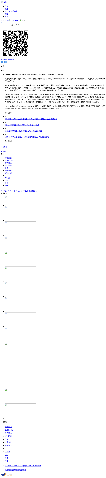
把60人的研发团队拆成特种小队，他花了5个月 (22, 125)
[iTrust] (7, 476)
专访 (6, 168)
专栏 (6, 14)
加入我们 (15, 470)
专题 (6, 16)
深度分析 (8, 170)
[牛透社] (4, 2)
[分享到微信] (2, 62)
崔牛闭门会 (9, 160)
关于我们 (8, 470)
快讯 (6, 9)
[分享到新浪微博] (5, 62)
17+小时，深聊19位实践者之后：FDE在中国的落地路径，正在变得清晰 (31, 119)
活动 (6, 175)
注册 (7, 20)
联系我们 (22, 470)
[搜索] (21, 20)
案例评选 (8, 173)
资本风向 (8, 158)
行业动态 (8, 165)
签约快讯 (8, 163)
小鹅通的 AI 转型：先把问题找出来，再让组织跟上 (23, 131)
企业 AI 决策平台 (11, 11)
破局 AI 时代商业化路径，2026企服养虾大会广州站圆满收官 (27, 137)
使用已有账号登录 (7, 60)
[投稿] (10, 20)
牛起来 (7, 178)
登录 (2, 20)
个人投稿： (15, 20)
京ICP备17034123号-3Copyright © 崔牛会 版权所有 (19, 191)
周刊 (6, 180)
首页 (6, 6)
